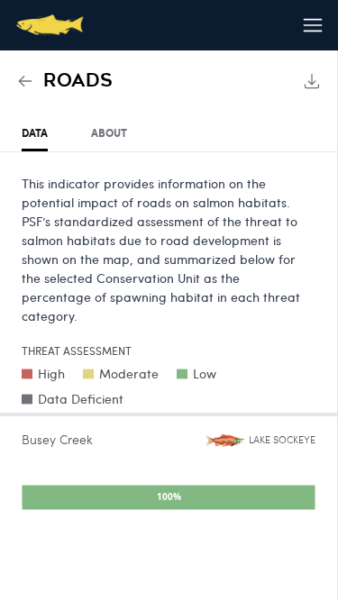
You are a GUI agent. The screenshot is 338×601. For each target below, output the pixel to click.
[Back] (25, 81)
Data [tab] (35, 133)
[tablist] (168, 133)
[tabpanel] (168, 346)
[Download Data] (312, 81)
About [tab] (109, 133)
